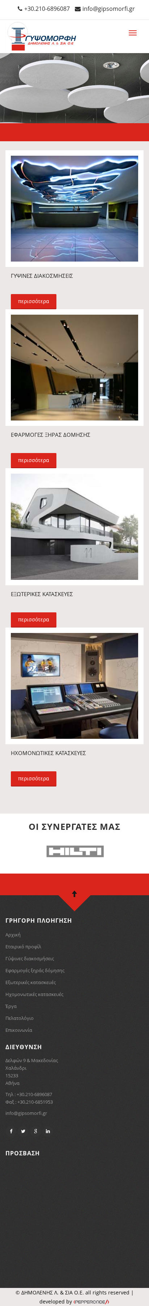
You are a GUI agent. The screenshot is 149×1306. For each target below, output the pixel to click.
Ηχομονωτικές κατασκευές (34, 994)
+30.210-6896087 (47, 9)
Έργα (11, 1006)
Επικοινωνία (18, 1030)
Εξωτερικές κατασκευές (30, 982)
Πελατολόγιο (19, 1018)
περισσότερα (33, 301)
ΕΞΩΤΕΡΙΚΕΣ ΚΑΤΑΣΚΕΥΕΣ (42, 594)
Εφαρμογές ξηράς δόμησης (34, 970)
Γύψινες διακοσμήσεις (29, 958)
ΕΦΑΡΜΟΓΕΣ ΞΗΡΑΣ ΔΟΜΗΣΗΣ (50, 434)
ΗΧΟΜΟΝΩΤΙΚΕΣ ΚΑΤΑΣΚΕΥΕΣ (48, 753)
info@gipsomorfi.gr (108, 9)
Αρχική (13, 934)
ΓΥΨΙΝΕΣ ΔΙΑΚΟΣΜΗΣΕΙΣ (42, 275)
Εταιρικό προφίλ (23, 946)
